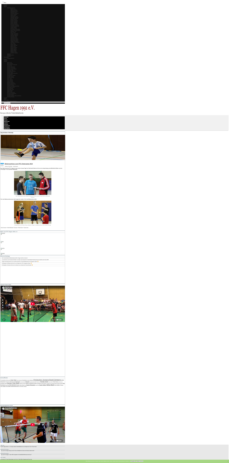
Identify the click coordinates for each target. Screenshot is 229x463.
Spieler (5, 61)
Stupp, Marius (10, 88)
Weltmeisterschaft (15, 386)
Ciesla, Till (9, 65)
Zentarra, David (10, 94)
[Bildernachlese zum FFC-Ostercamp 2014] (32, 161)
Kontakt (5, 97)
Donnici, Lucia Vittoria (11, 68)
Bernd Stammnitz (19, 380)
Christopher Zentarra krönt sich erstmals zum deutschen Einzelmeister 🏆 (17, 265)
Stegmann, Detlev (11, 87)
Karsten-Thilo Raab (8, 166)
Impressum (6, 99)
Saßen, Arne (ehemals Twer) (13, 86)
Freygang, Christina (11, 71)
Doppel (5, 119)
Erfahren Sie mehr (140, 461)
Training (5, 60)
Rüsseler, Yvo (13, 31)
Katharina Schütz (22, 383)
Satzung (9, 53)
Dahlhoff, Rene (13, 12)
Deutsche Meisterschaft (11, 381)
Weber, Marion (13, 49)
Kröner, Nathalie (13, 22)
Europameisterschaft (32, 381)
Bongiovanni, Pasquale (12, 64)
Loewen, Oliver (13, 28)
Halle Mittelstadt (10, 227)
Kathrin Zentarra (37, 383)
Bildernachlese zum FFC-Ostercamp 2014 (19, 164)
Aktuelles (6, 117)
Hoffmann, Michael (14, 17)
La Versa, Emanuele (14, 26)
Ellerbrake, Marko (14, 10)
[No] (227, 461)
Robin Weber (22, 385)
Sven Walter (57, 385)
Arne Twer (13, 380)
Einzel (5, 118)
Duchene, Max (10, 69)
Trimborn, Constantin (14, 42)
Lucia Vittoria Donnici (53, 383)
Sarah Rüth (37, 385)
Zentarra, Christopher (11, 93)
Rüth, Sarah (13, 32)
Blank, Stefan (10, 63)
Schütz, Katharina (14, 34)
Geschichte (6, 57)
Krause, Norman (13, 21)
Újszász (25, 386)
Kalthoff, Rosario (10, 77)
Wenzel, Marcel (13, 47)
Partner (5, 59)
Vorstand (9, 56)
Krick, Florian (10, 79)
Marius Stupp (59, 383)
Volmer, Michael (13, 45)
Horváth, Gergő (10, 76)
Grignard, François (14, 13)
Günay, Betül (13, 15)
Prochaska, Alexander (15, 29)
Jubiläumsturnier (10, 58)
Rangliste (18, 385)
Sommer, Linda (13, 36)
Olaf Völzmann (12, 385)
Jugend (6, 122)
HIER (15, 199)
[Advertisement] (9, 274)
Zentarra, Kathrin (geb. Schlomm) (14, 95)
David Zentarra (3, 227)
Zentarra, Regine (10, 96)
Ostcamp (15, 227)
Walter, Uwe (9, 91)
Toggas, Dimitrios (14, 41)
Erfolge (5, 5)
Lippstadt (48, 383)
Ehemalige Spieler (11, 7)
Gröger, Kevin (10, 72)
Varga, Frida (13, 44)
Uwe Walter (8, 386)
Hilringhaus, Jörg (14, 16)
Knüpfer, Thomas (14, 20)
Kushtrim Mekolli (43, 383)
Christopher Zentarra (41, 380)
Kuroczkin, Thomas (14, 24)
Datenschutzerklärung (11, 101)
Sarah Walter (42, 385)
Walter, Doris (10, 90)
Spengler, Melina (14, 35)
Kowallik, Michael (14, 18)
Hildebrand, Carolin (11, 75)
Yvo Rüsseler (21, 386)
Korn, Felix (9, 78)
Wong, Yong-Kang (11, 92)
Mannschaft (6, 121)
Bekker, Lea (13, 8)
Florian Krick (44, 381)
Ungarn (4, 386)
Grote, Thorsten (13, 14)
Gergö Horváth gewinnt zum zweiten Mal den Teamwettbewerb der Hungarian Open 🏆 (20, 261)
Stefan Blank (50, 385)
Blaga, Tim (9, 62)
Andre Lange (8, 380)
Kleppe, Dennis (13, 19)
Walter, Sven (13, 46)
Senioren (6, 124)
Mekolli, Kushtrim (10, 82)
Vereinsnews (7, 125)
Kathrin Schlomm (29, 383)
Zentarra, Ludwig (14, 52)
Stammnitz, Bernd (14, 38)
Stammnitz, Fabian (14, 39)
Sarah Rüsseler (30, 385)
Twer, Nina (12, 43)
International (7, 128)
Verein (5, 6)
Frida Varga (55, 381)
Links (5, 98)
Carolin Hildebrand (30, 380)
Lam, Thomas (10, 80)
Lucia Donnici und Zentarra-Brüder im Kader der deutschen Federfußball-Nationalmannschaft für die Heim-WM (25, 259)
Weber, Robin (13, 50)
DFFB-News (7, 127)
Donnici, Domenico (11, 67)
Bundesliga (24, 380)
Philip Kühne (20, 227)
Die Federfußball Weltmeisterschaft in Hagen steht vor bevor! (14, 258)
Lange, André (10, 81)
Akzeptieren (133, 461)
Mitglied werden (10, 54)
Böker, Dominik (13, 9)
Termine (5, 4)
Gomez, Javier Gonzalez (12, 73)
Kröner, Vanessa (13, 23)
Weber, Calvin (13, 48)
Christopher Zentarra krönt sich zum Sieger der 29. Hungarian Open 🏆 (17, 263)
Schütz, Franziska (14, 33)
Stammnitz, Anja (13, 37)
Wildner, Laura (13, 51)
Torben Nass (26, 227)
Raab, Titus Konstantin (15, 30)
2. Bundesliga (3, 380)
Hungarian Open (3, 383)
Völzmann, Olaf (10, 89)
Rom (25, 385)
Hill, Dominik (10, 74)
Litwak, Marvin (13, 27)
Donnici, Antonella (11, 66)
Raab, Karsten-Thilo (11, 83)
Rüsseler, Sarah (10, 84)
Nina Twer (7, 385)
